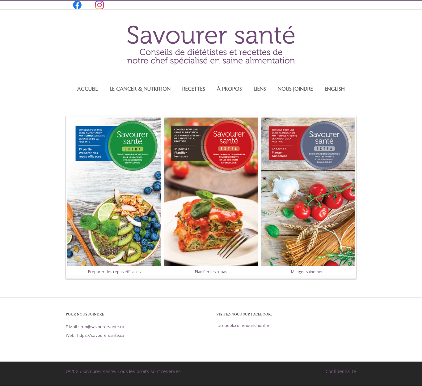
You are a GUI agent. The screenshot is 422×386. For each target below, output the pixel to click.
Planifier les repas (211, 271)
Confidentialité (341, 371)
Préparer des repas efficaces (114, 271)
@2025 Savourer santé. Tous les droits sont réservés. (124, 371)
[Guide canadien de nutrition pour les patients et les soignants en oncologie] (211, 65)
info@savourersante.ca (102, 326)
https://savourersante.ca (100, 335)
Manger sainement (308, 271)
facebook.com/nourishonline (243, 325)
